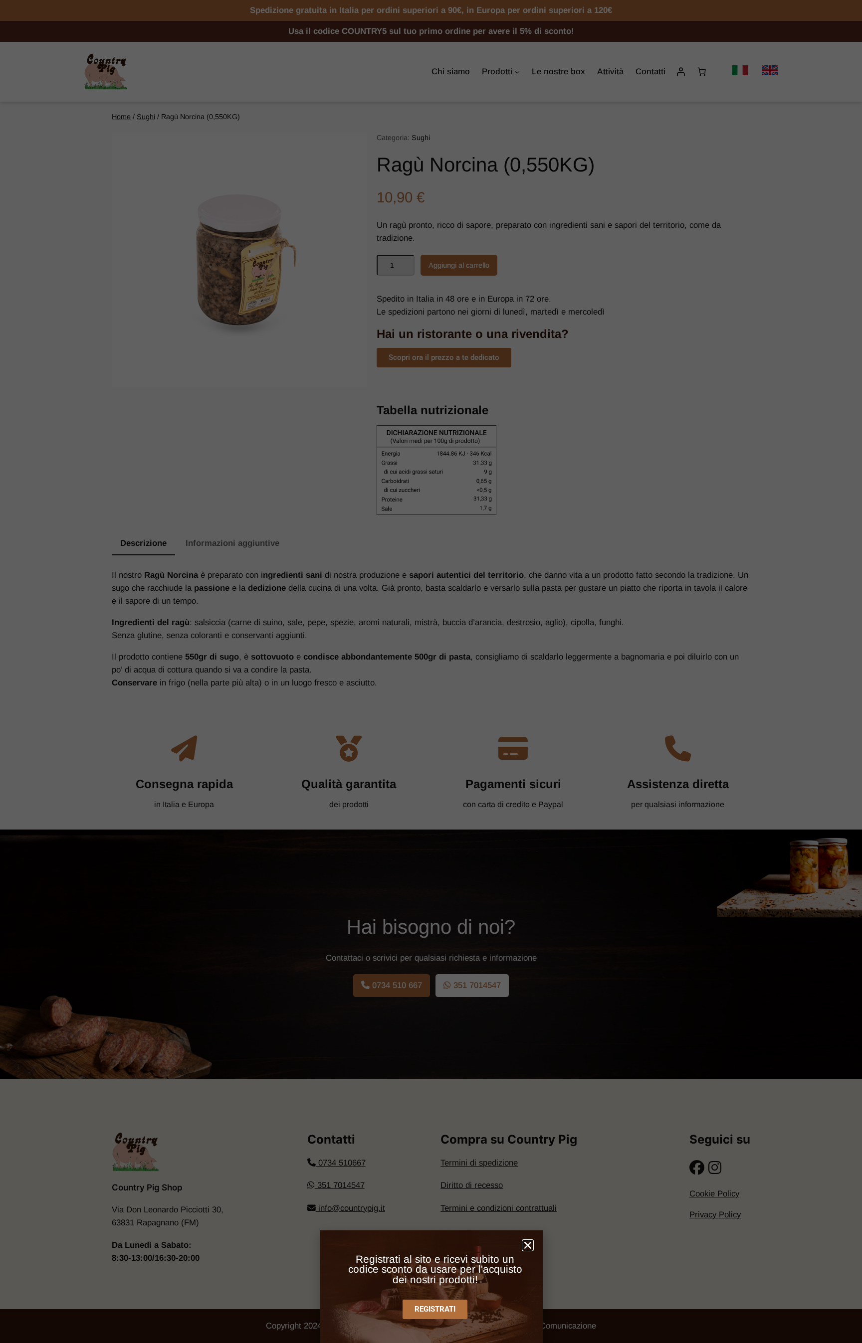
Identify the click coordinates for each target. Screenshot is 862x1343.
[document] (431, 671)
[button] (528, 1245)
